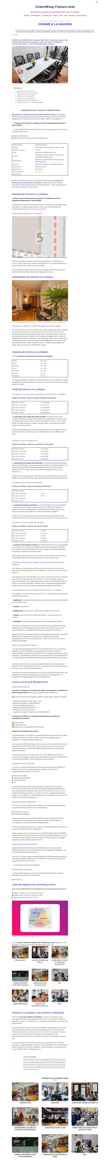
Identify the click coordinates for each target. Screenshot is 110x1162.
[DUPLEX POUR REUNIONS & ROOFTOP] (40, 995)
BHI (60, 983)
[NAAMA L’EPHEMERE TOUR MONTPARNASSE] (20, 975)
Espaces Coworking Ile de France (46, 31)
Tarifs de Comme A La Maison (25, 96)
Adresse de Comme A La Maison (26, 91)
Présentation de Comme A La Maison (27, 93)
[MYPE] (60, 995)
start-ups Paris (41, 209)
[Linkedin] (77, 35)
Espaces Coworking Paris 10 (85, 31)
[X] (73, 35)
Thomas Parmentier (29, 1057)
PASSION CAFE (20, 960)
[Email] (81, 35)
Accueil (41, 20)
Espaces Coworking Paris (67, 31)
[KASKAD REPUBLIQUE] (20, 995)
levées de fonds (29, 861)
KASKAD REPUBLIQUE (20, 1004)
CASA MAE (55, 1103)
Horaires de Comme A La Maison (26, 95)
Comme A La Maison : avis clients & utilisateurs (30, 102)
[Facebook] (70, 35)
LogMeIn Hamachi (41, 793)
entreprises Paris (28, 209)
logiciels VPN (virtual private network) (51, 791)
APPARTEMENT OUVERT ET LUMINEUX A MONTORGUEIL (60, 962)
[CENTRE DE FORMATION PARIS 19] (40, 952)
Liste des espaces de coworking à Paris (28, 100)
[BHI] (60, 975)
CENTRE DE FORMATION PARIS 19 (85, 1103)
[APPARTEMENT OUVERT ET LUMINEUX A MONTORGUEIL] (60, 952)
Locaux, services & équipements (26, 98)
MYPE (60, 1004)
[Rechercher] (96, 1)
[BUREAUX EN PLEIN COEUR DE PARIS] (40, 975)
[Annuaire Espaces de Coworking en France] (55, 7)
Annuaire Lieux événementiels (51, 20)
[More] (85, 35)
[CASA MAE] (55, 1091)
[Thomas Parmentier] (18, 1062)
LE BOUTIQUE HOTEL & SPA (55, 1128)
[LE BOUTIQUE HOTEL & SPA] (55, 1116)
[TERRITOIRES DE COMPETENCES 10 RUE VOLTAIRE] (85, 1116)
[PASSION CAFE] (20, 952)
